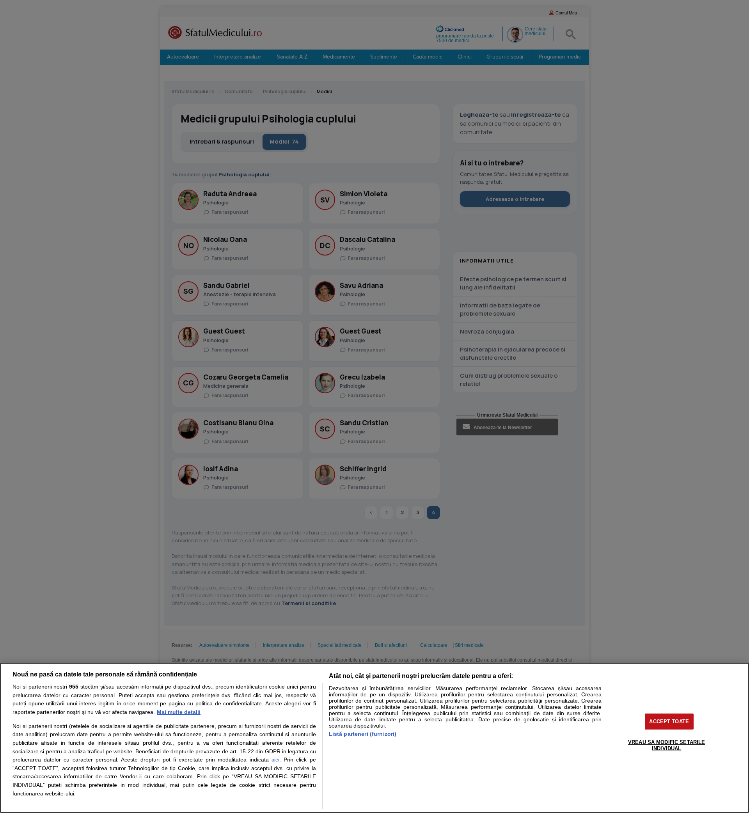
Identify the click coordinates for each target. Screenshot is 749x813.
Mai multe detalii (179, 712)
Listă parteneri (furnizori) (363, 734)
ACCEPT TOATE (669, 721)
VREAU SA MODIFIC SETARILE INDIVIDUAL (666, 745)
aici (275, 760)
